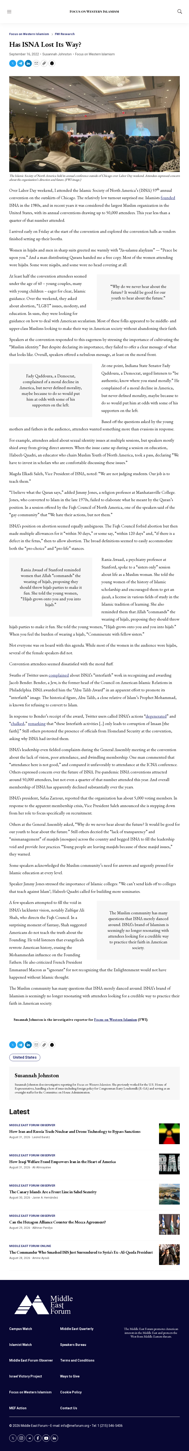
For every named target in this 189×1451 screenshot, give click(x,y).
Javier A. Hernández (45, 1197)
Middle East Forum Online (30, 1246)
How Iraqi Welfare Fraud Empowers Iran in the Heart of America (62, 1161)
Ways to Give (70, 1376)
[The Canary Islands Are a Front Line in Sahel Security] (169, 1194)
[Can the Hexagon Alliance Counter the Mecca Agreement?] (169, 1224)
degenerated (156, 716)
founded (168, 197)
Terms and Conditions (77, 1360)
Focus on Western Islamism (29, 34)
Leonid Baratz (41, 1137)
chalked (17, 723)
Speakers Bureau (73, 1345)
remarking (37, 723)
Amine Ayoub (40, 1258)
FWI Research (65, 34)
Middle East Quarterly (76, 1329)
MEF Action (18, 1408)
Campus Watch (20, 1329)
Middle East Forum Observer (32, 1125)
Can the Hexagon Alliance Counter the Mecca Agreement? (57, 1222)
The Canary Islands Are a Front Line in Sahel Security (53, 1191)
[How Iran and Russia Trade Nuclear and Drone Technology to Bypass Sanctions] (169, 1133)
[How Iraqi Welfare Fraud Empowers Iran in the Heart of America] (169, 1164)
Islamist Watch (20, 1345)
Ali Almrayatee (41, 1167)
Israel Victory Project (25, 1376)
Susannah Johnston (57, 54)
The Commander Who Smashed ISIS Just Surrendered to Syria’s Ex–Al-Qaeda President (81, 1252)
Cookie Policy (71, 1392)
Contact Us (68, 1408)
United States (25, 1057)
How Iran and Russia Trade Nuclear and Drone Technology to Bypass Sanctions (74, 1131)
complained (59, 675)
